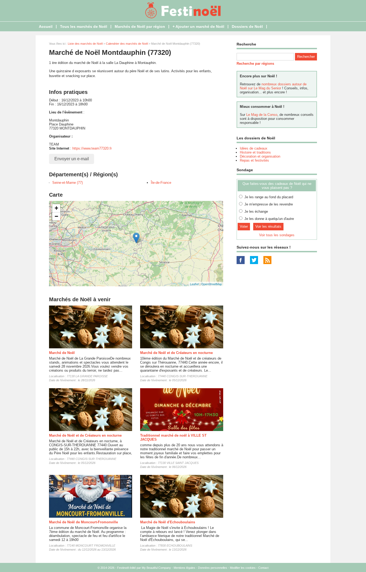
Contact (263, 567)
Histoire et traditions (255, 152)
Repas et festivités (254, 160)
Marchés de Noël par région (140, 26)
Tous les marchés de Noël (83, 26)
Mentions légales (184, 567)
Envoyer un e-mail (71, 159)
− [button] (56, 216)
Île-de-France (161, 183)
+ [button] (56, 208)
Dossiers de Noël (247, 26)
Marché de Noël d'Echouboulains (167, 522)
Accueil (46, 26)
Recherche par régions (255, 64)
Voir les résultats (268, 226)
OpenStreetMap (211, 284)
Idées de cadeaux (253, 148)
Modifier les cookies (243, 567)
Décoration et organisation (260, 156)
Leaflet (194, 284)
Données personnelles (212, 567)
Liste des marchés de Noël (85, 43)
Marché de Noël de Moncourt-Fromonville (83, 522)
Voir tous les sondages (276, 235)
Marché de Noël (62, 353)
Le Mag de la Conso (261, 115)
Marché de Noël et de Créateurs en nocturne (176, 353)
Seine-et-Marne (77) (67, 183)
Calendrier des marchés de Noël (127, 43)
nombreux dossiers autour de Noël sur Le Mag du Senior (273, 86)
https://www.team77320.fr (92, 148)
